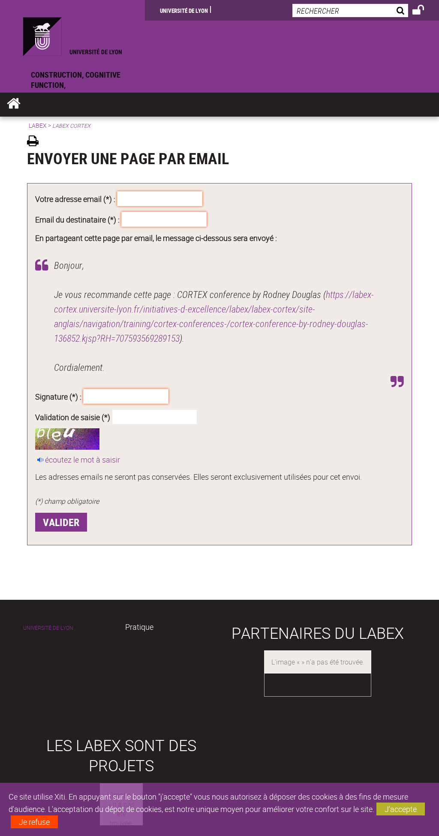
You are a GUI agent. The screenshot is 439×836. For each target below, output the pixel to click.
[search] (350, 10)
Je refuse (34, 822)
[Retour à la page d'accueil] (72, 34)
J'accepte (401, 809)
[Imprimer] (36, 142)
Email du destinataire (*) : (77, 219)
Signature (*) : (58, 396)
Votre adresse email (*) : (75, 199)
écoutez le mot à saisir (82, 459)
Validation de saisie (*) (72, 417)
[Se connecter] (424, 11)
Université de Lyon (184, 10)
